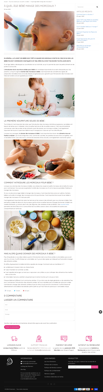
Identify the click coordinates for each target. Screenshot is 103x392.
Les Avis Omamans (50, 361)
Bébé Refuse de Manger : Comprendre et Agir (84, 46)
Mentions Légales (49, 373)
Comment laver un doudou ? (85, 14)
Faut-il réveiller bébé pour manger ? (87, 26)
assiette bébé (64, 204)
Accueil (6, 1)
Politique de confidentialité (52, 370)
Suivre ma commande (28, 361)
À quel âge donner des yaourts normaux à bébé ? (86, 39)
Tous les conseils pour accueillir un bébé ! (19, 1)
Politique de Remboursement (53, 367)
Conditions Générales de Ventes (53, 376)
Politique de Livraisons (51, 364)
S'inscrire (94, 367)
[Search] (97, 7)
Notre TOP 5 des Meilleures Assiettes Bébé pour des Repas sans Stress (87, 20)
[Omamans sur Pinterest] (51, 384)
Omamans (12, 389)
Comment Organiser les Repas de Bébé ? (87, 32)
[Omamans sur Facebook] (48, 384)
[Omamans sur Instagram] (54, 384)
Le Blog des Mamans (27, 366)
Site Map (23, 369)
